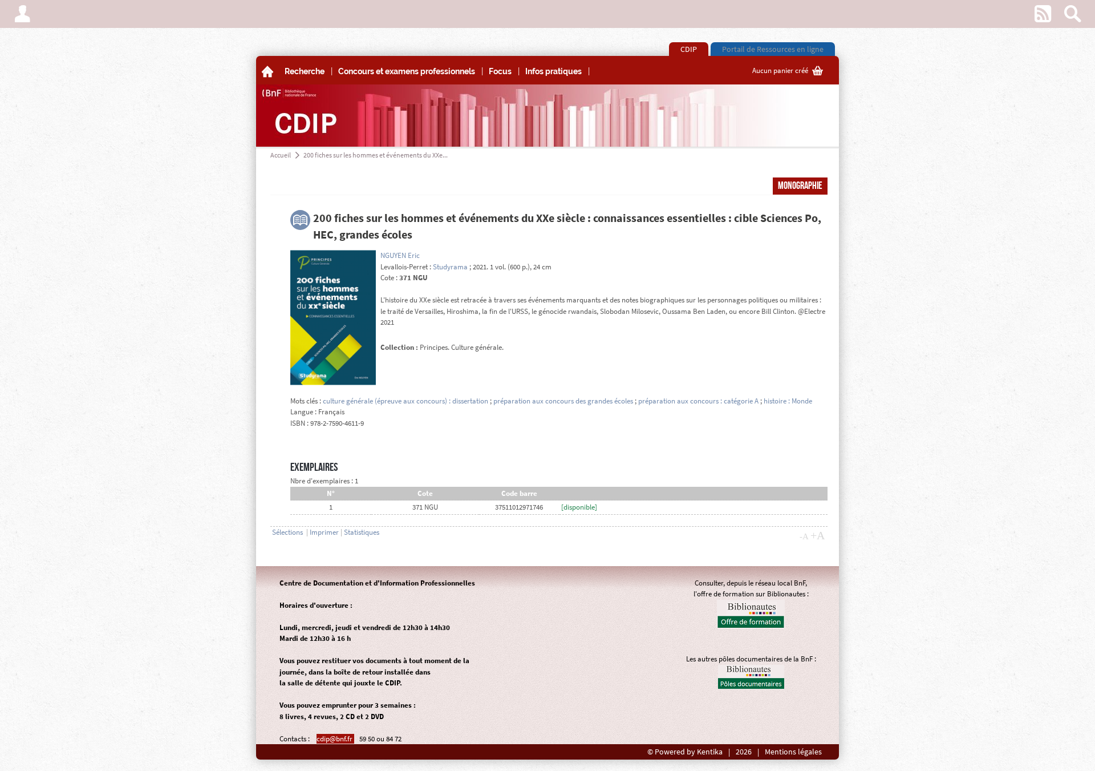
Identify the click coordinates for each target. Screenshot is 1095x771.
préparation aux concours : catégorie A (698, 401)
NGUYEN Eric (400, 255)
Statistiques (361, 532)
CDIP (688, 49)
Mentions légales (793, 752)
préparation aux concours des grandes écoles (563, 401)
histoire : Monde (788, 401)
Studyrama (450, 267)
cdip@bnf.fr (335, 739)
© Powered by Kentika (685, 752)
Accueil (280, 155)
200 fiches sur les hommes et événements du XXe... (375, 155)
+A (817, 535)
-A (804, 536)
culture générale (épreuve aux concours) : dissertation (405, 401)
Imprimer (324, 532)
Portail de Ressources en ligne (773, 49)
